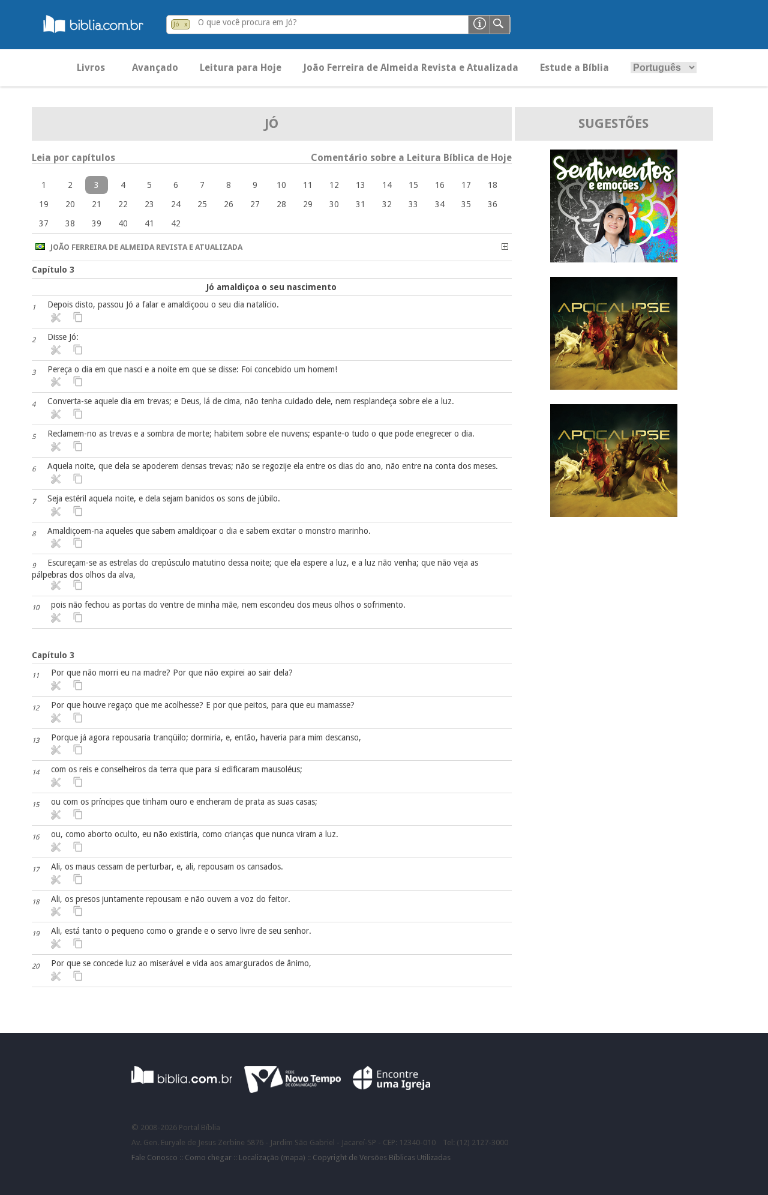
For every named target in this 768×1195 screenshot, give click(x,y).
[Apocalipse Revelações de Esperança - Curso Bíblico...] (613, 513)
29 (308, 204)
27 (255, 204)
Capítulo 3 (53, 269)
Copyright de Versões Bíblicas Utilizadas (382, 1157)
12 (334, 185)
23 (149, 204)
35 (466, 204)
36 (492, 204)
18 (492, 185)
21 (96, 204)
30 (334, 204)
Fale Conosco (154, 1157)
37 (44, 223)
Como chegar (208, 1157)
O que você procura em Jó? (247, 22)
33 (413, 204)
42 (176, 223)
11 (308, 185)
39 (96, 223)
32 (387, 204)
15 (413, 185)
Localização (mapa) (272, 1157)
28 (281, 204)
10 (281, 185)
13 (360, 185)
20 (70, 204)
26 (228, 204)
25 (202, 204)
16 (440, 185)
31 (360, 204)
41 (149, 223)
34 (440, 204)
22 (123, 204)
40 (123, 223)
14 (387, 185)
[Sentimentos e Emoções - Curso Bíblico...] (613, 259)
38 (70, 223)
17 (466, 185)
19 (44, 204)
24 (176, 204)
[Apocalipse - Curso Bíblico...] (613, 386)
